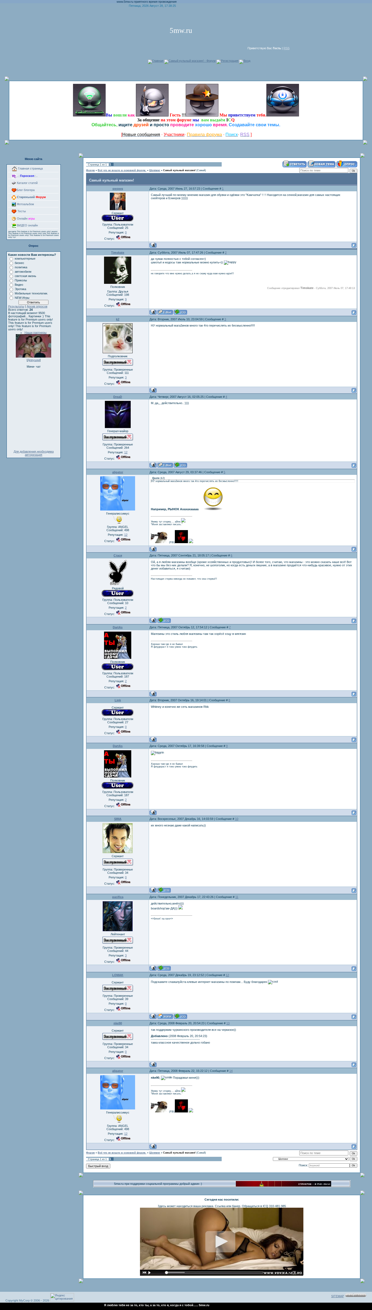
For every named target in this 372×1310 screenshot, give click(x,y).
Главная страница (30, 168)
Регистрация (229, 60)
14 (231, 1070)
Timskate (117, 252)
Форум (90, 170)
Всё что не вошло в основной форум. (122, 170)
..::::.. (27, 175)
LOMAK (117, 975)
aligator (117, 472)
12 (227, 975)
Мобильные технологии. (31, 293)
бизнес (19, 263)
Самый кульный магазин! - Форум (192, 60)
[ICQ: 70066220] (180, 465)
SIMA (117, 818)
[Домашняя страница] (165, 1016)
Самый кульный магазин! (179, 170)
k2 (117, 319)
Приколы (21, 280)
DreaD (117, 396)
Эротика (20, 289)
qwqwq (117, 188)
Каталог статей (27, 182)
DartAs (118, 627)
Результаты (16, 306)
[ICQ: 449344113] (180, 1016)
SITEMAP (337, 1296)
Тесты (21, 211)
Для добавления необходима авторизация (34, 453)
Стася (118, 555)
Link (118, 700)
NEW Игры (22, 297)
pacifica (117, 897)
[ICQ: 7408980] (180, 312)
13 (228, 1023)
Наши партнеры (36, 332)
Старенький (31, 197)
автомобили (23, 271)
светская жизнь (25, 276)
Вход (246, 60)
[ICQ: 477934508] (164, 620)
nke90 (118, 1023)
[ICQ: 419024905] (164, 890)
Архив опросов (37, 306)
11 (236, 897)
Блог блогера (26, 190)
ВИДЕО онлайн (27, 225)
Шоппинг (154, 170)
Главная (157, 60)
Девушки (34, 360)
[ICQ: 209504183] (164, 968)
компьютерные (25, 258)
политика (21, 267)
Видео (19, 284)
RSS (286, 48)
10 (236, 818)
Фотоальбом (25, 204)
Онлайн (25, 218)
